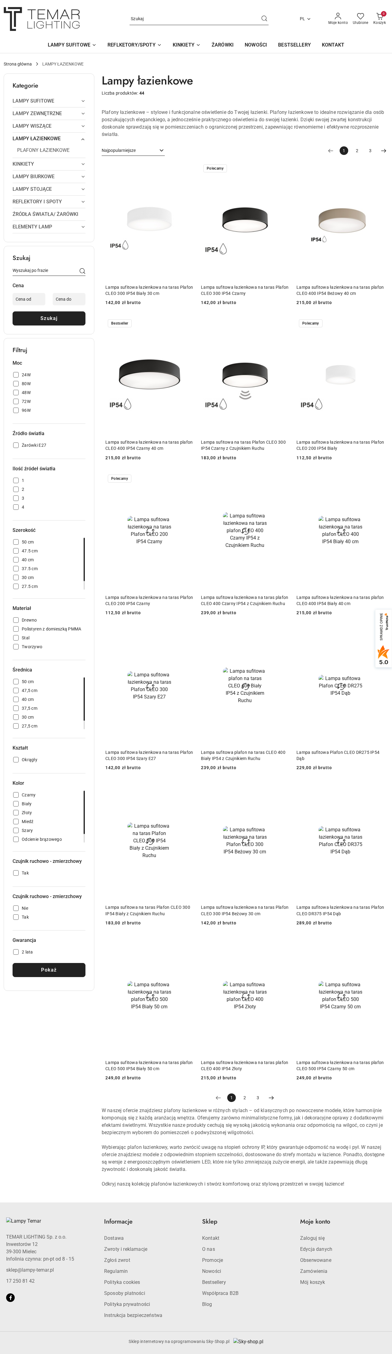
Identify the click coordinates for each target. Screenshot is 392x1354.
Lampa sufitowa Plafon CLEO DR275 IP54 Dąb (337, 755)
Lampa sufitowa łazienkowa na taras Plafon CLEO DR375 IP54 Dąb (340, 910)
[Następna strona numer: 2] (383, 150)
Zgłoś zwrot (117, 1260)
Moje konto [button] (315, 1221)
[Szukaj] (82, 271)
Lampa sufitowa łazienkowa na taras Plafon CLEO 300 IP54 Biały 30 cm (149, 290)
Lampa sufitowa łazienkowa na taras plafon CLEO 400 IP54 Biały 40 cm (340, 600)
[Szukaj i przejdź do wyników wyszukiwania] (264, 19)
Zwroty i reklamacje (125, 1249)
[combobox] (133, 150)
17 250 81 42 (20, 1281)
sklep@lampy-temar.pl (30, 1270)
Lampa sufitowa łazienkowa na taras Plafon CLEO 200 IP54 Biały (340, 445)
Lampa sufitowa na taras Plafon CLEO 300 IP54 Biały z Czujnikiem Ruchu (147, 910)
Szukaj (49, 318)
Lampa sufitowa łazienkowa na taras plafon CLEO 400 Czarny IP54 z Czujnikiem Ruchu (244, 600)
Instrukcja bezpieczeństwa (133, 1315)
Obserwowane (315, 1260)
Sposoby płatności (124, 1293)
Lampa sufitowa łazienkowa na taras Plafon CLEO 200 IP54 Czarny (149, 600)
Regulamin (116, 1271)
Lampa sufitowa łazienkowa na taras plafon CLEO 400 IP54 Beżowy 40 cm (340, 290)
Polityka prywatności (127, 1304)
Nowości (211, 1271)
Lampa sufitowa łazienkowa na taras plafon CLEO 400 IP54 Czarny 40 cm (149, 445)
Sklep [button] (209, 1221)
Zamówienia (314, 1271)
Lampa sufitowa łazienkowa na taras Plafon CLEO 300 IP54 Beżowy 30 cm (244, 910)
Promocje (212, 1260)
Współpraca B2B (220, 1293)
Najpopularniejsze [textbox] (119, 150)
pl (302, 18)
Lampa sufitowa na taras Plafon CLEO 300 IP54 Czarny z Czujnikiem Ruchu (243, 445)
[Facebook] (10, 1297)
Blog (207, 1304)
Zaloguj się (312, 1238)
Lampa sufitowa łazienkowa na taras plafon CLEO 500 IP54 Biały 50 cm (149, 1065)
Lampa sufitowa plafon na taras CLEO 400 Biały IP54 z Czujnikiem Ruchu (243, 755)
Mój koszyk (312, 1282)
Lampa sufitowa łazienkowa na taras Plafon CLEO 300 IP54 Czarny (244, 290)
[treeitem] (49, 101)
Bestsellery (214, 1282)
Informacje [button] (118, 1221)
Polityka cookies (122, 1282)
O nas (208, 1249)
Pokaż (49, 970)
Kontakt (210, 1238)
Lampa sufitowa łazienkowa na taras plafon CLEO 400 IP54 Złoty (244, 1065)
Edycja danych (316, 1249)
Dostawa (114, 1238)
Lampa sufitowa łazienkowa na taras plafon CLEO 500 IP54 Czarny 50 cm (340, 1065)
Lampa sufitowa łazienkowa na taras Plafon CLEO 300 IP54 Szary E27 (149, 755)
